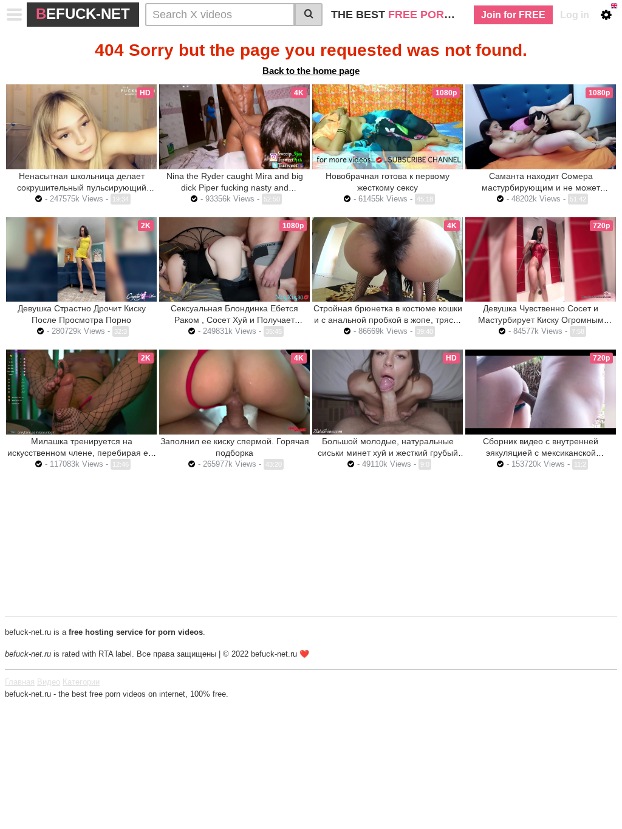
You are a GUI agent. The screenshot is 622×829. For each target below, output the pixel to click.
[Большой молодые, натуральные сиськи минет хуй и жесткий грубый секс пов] (387, 392)
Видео (48, 681)
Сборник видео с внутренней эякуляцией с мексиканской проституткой (540, 452)
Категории (81, 681)
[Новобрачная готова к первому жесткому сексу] (387, 126)
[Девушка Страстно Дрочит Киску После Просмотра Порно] (81, 259)
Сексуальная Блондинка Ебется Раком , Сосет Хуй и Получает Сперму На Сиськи (234, 319)
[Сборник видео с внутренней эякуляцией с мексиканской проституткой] (540, 392)
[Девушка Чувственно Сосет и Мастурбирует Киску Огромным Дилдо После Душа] (540, 259)
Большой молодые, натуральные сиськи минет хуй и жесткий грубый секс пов (388, 452)
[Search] (309, 14)
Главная (20, 681)
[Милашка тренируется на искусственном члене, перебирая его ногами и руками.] (81, 392)
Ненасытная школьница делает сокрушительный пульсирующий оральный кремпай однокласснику (81, 187)
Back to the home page (311, 71)
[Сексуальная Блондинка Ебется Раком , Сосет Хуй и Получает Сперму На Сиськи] (234, 259)
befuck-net (83, 13)
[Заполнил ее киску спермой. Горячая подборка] (234, 392)
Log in (574, 15)
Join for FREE (513, 15)
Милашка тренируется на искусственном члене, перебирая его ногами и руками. (81, 452)
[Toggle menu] (14, 14)
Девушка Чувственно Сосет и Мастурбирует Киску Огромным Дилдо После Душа (541, 319)
